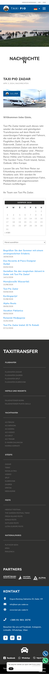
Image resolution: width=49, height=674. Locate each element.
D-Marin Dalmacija (14, 442)
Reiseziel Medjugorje (14, 317)
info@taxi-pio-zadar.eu (15, 604)
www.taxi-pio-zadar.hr (15, 610)
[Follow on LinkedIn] (19, 638)
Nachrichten (22, 83)
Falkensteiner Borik (14, 400)
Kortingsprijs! (10, 296)
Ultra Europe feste (14, 526)
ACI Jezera (9, 429)
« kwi (7, 232)
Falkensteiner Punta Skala (18, 404)
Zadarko (42, 671)
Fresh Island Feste (14, 516)
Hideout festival (13, 509)
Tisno (7, 467)
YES (11, 668)
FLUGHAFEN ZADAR (13, 372)
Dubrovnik (10, 481)
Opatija (8, 488)
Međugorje (10, 491)
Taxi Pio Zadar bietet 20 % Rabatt (21, 325)
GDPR (39, 2)
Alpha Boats (9, 303)
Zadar (8, 464)
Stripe (44, 2)
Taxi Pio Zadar (10, 288)
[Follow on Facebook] (5, 638)
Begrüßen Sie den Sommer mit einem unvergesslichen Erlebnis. (23, 252)
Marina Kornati (12, 446)
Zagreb (8, 484)
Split (7, 478)
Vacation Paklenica (13, 310)
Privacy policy (36, 664)
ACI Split (9, 436)
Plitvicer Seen (11, 545)
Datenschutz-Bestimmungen (29, 2)
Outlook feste (12, 523)
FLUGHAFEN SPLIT (12, 379)
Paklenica (9, 551)
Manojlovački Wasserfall (16, 281)
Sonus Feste (10, 520)
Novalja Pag (11, 471)
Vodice (8, 474)
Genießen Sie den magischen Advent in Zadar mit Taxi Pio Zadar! (24, 273)
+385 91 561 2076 (20, 620)
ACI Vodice (10, 432)
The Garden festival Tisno (17, 513)
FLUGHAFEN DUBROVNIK (15, 382)
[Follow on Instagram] (12, 638)
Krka (7, 548)
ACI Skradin (10, 425)
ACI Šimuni (9, 422)
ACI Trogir (10, 439)
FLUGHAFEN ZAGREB (13, 375)
